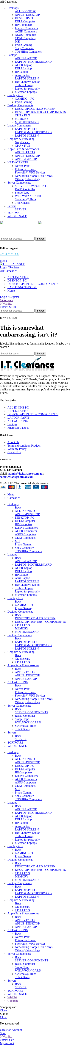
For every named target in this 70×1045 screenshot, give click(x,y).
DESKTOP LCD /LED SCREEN (35, 108)
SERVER (21, 209)
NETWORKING (17, 421)
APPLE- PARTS (25, 152)
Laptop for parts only (27, 88)
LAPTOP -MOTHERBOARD (33, 61)
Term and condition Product (23, 445)
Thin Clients (22, 202)
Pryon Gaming (23, 44)
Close (3, 1010)
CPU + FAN (22, 115)
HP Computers (23, 24)
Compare (12, 1000)
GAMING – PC (24, 98)
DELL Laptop (23, 68)
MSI (17, 41)
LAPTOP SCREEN (27, 78)
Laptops (12, 424)
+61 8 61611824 (9, 254)
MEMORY (21, 118)
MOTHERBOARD (27, 122)
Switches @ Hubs (25, 199)
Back (18, 507)
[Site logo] (19, 235)
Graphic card (22, 142)
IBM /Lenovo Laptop (27, 81)
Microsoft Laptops (26, 91)
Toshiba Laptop (24, 85)
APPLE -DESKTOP (27, 14)
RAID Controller (25, 189)
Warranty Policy (17, 448)
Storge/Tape (22, 192)
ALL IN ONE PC (25, 11)
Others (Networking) (27, 179)
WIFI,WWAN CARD (28, 196)
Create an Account (11, 1029)
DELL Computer (25, 21)
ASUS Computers (25, 34)
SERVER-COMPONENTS (31, 185)
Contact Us (14, 452)
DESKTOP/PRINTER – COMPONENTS (40, 112)
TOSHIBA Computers (28, 51)
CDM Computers (25, 38)
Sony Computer (24, 48)
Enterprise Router (25, 169)
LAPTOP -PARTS (26, 128)
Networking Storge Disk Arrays (33, 175)
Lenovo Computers (26, 28)
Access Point (22, 165)
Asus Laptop (22, 75)
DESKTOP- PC (24, 18)
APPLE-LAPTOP (26, 58)
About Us (13, 442)
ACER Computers (26, 31)
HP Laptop (21, 71)
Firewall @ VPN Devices (30, 172)
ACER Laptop (23, 65)
